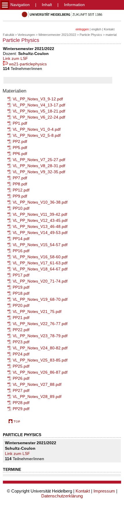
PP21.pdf (21, 317)
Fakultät (8, 34)
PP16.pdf (21, 250)
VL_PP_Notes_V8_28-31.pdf (39, 165)
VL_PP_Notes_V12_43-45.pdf (40, 220)
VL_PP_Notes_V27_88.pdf (37, 384)
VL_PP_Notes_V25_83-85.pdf (40, 360)
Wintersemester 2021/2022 (57, 34)
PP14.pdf (21, 238)
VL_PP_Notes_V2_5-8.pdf (37, 135)
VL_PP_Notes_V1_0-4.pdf (37, 129)
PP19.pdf (21, 287)
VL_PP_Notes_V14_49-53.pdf (40, 232)
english (96, 29)
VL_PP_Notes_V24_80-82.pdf (40, 348)
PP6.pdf (20, 153)
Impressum (104, 490)
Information (74, 4)
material (111, 34)
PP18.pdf (21, 293)
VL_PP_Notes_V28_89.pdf (37, 396)
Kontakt (109, 29)
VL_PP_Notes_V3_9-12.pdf (38, 99)
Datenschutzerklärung (62, 495)
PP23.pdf (21, 342)
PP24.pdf (21, 354)
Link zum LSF (15, 58)
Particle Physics (91, 34)
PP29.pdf (21, 408)
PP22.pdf (21, 329)
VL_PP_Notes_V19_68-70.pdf (40, 299)
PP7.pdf (20, 178)
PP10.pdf (21, 208)
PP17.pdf (21, 275)
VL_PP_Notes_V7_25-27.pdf (39, 159)
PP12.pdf (21, 190)
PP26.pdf (21, 378)
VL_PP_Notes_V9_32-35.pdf (39, 171)
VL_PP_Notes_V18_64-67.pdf (40, 269)
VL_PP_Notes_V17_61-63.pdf (40, 263)
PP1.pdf (20, 123)
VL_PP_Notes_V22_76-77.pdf (40, 323)
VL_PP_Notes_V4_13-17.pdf (39, 105)
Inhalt (47, 4)
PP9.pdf (20, 196)
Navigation (19, 4)
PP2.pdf (20, 141)
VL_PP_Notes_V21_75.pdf (37, 311)
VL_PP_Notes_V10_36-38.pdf (40, 202)
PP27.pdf (21, 390)
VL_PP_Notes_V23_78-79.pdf (40, 335)
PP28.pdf (21, 402)
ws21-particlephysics (27, 64)
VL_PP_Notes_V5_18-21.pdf (39, 111)
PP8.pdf (20, 184)
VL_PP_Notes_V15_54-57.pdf (40, 244)
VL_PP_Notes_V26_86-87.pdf (40, 372)
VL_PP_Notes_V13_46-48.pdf (40, 226)
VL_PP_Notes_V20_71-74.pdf (40, 281)
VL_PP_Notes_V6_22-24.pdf (39, 117)
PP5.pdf (20, 147)
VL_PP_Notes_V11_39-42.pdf (40, 214)
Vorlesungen (26, 34)
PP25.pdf (21, 366)
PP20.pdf (21, 305)
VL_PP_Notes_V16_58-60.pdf (40, 257)
